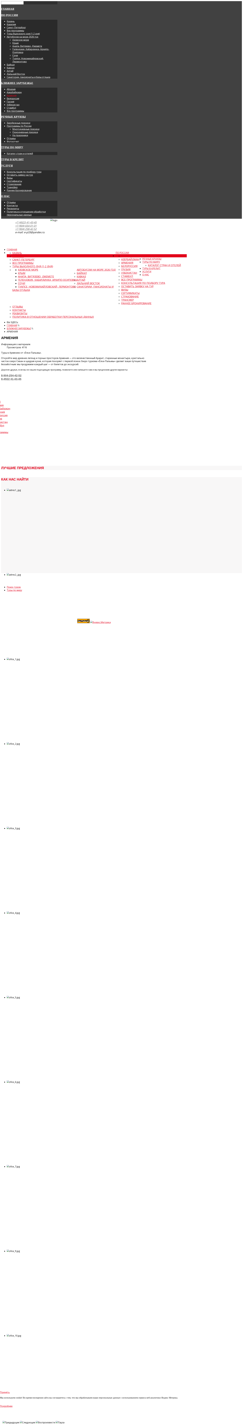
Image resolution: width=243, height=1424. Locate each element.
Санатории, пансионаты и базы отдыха (28, 77)
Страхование (14, 184)
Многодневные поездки (25, 129)
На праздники (20, 135)
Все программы (15, 30)
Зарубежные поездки (18, 122)
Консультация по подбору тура (24, 171)
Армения (11, 95)
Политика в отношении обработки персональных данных (26, 213)
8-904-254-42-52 (11, 375)
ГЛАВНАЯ (7, 8)
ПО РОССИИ (9, 15)
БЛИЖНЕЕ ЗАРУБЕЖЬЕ (17, 83)
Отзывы (11, 138)
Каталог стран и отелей (20, 153)
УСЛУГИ (7, 165)
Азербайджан (14, 92)
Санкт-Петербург (16, 27)
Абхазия (11, 89)
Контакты (12, 205)
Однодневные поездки (25, 132)
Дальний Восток (16, 74)
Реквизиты (13, 208)
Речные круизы (13, 116)
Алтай (10, 70)
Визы (10, 178)
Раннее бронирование (19, 190)
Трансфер (12, 187)
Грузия (10, 101)
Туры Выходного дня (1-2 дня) (23, 33)
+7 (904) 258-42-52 (26, 229)
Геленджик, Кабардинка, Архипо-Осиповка (47, 280)
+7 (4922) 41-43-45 (26, 222)
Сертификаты (14, 181)
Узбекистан (13, 104)
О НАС (5, 196)
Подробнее (6, 1406)
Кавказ (10, 67)
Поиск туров (14, 587)
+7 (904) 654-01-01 (26, 225)
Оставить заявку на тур (20, 174)
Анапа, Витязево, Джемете (27, 46)
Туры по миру (12, 147)
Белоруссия (13, 98)
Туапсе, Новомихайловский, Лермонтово (47, 286)
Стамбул (11, 107)
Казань (11, 21)
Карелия (11, 24)
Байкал (11, 64)
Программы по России (19, 126)
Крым (15, 43)
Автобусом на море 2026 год (22, 36)
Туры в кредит (12, 159)
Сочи (15, 55)
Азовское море (20, 39)
